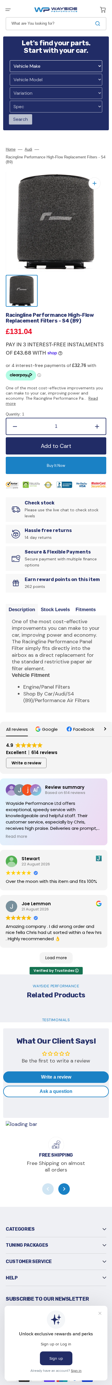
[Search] (98, 23)
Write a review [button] (26, 763)
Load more (56, 958)
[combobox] (56, 23)
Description (22, 609)
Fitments (86, 609)
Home (11, 149)
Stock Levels (55, 609)
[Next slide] (64, 1189)
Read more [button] (16, 836)
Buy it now (56, 465)
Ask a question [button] (56, 1091)
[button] (8, 9)
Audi (28, 149)
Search (20, 119)
